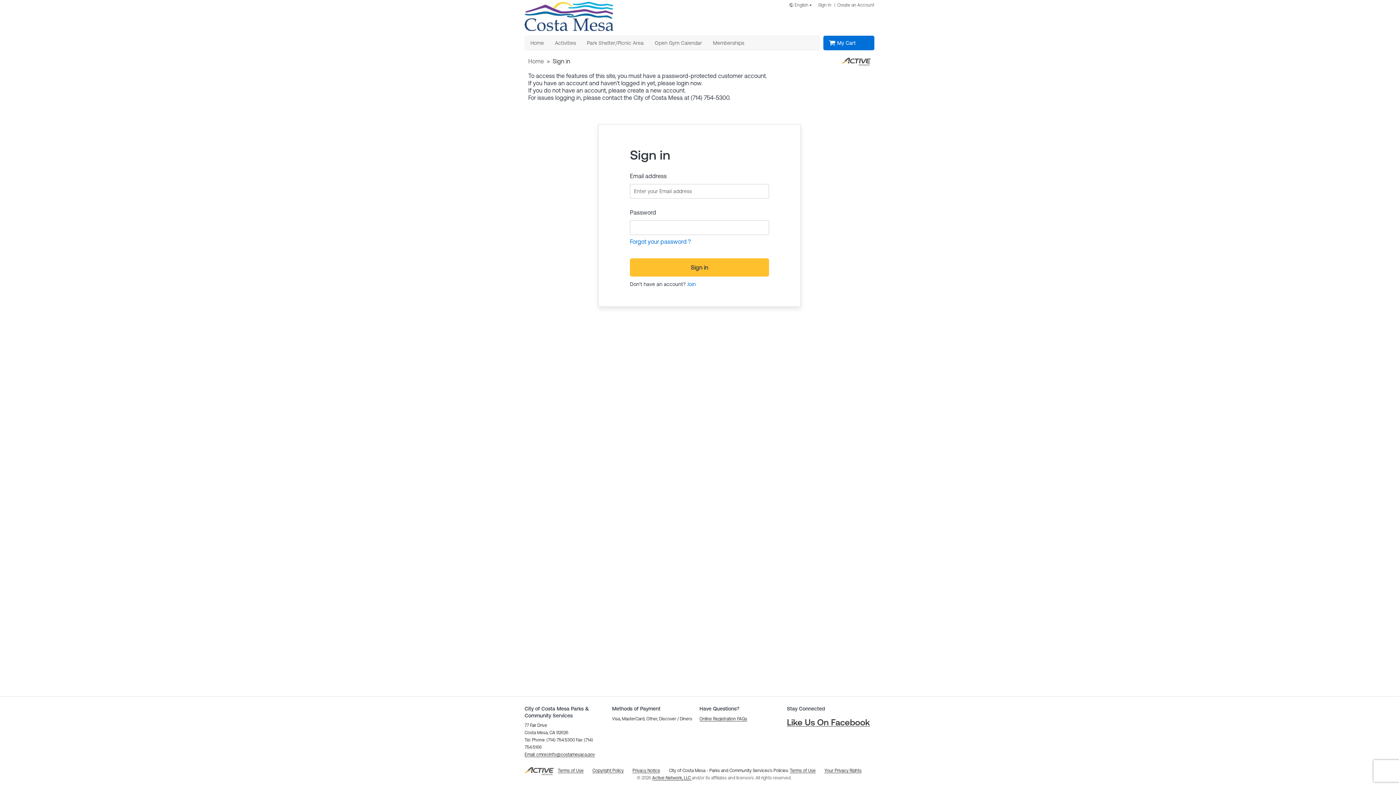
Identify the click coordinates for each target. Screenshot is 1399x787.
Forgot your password (658, 241)
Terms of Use (803, 770)
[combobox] (801, 5)
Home (536, 61)
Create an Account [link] (855, 5)
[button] (560, 754)
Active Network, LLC (672, 777)
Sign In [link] (824, 5)
